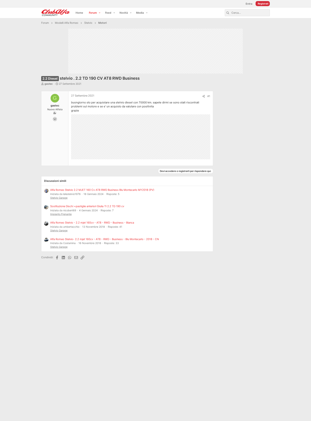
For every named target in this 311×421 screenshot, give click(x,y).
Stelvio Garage (58, 197)
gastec (48, 83)
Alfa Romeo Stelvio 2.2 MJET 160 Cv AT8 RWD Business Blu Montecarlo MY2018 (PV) (102, 190)
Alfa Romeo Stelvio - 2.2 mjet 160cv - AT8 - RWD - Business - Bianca (92, 222)
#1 (208, 96)
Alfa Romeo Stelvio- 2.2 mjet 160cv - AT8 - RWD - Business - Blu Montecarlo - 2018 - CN (104, 239)
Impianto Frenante (61, 214)
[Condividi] (203, 96)
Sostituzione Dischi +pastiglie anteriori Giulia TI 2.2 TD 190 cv (87, 206)
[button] (99, 13)
